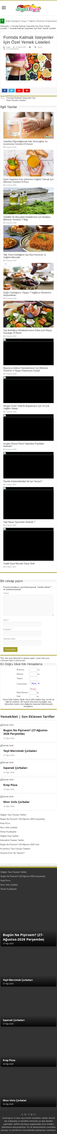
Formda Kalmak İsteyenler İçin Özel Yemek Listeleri (21, 98)
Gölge (8, 47)
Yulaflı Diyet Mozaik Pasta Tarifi (19, 563)
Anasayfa (4, 26)
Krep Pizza (5, 823)
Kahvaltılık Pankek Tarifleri (12, 840)
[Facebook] (29, 1114)
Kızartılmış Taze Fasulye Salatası (15, 849)
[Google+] (25, 1114)
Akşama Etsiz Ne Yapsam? (12, 853)
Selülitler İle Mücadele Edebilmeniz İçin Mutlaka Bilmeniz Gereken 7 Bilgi (26, 218)
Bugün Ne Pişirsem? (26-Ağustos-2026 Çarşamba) (22, 819)
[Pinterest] (31, 1114)
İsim (6, 620)
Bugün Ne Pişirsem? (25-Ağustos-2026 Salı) (19, 844)
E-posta (7, 629)
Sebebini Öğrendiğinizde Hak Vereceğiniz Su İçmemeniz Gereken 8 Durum (25, 142)
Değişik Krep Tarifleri (9, 836)
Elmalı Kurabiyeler (8, 832)
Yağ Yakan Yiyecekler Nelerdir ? (19, 522)
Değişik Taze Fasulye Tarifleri (13, 815)
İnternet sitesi (9, 639)
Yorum (39, 47)
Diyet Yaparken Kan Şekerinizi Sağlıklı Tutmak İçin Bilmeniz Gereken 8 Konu (28, 180)
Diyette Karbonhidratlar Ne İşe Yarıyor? (22, 481)
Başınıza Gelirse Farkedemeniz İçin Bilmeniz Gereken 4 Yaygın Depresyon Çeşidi (25, 369)
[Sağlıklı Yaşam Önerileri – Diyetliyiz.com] (28, 8)
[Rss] (22, 1114)
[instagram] (34, 1114)
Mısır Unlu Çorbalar (8, 827)
